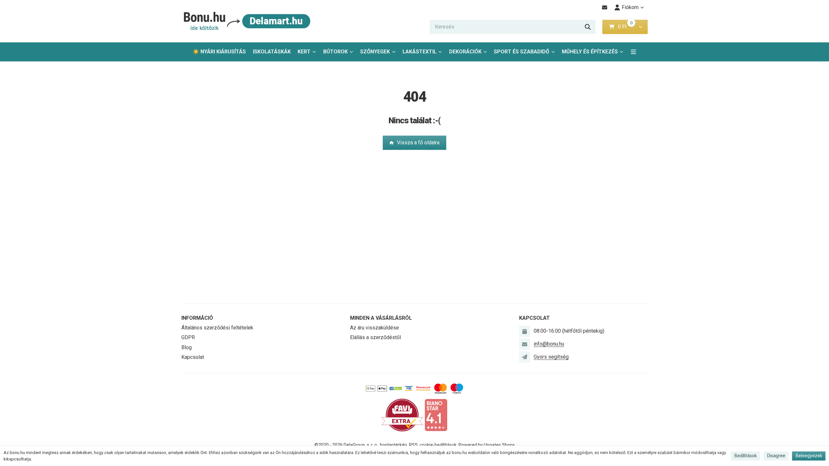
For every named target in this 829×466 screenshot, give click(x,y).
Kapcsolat (192, 357)
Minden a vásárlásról (381, 318)
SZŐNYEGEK (375, 52)
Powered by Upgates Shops (487, 445)
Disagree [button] (776, 455)
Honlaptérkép (393, 445)
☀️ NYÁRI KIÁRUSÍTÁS (219, 52)
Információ (197, 318)
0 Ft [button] (625, 26)
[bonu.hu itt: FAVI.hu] (402, 415)
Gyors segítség (551, 357)
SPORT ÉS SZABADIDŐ (521, 52)
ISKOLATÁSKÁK (272, 52)
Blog (186, 347)
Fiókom (630, 7)
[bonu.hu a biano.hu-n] (436, 415)
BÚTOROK (335, 52)
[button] (640, 27)
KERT (304, 52)
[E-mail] (605, 7)
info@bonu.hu (549, 344)
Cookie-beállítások (438, 445)
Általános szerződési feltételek (217, 328)
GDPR (188, 337)
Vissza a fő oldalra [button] (418, 142)
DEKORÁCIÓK (465, 52)
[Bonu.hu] (246, 21)
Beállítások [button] (745, 455)
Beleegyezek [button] (809, 455)
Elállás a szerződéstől (375, 337)
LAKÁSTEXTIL (420, 52)
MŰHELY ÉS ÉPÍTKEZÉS (590, 52)
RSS (413, 445)
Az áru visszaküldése (374, 328)
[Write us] (524, 356)
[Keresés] (588, 27)
